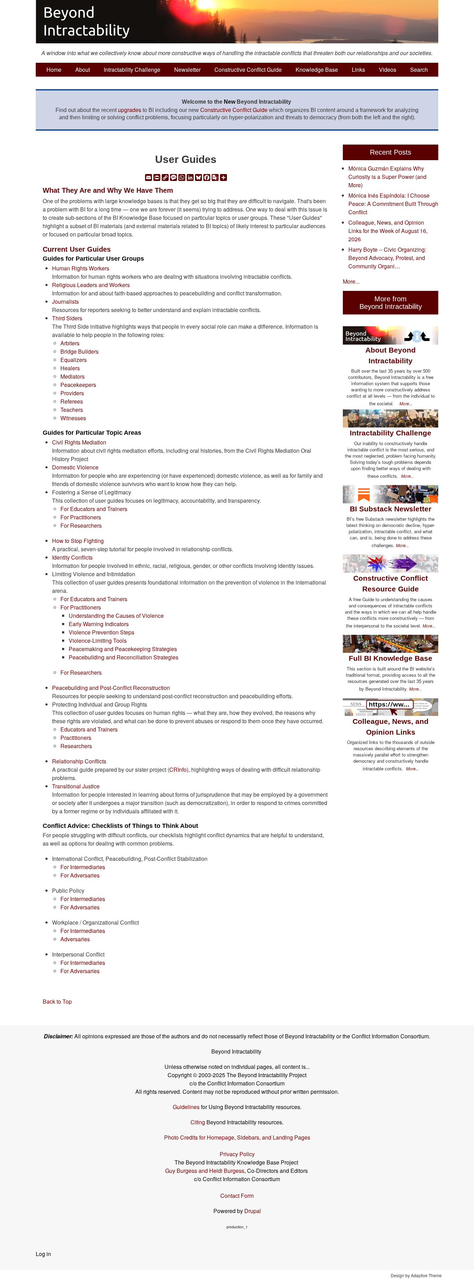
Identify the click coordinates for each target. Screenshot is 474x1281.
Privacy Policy (237, 1154)
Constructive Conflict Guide (248, 69)
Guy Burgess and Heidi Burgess (204, 1171)
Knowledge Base (317, 69)
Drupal (252, 1211)
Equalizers (73, 360)
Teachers (71, 410)
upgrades (129, 110)
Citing (198, 1122)
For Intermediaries (82, 867)
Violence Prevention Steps (101, 632)
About (82, 69)
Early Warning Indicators (99, 624)
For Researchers (81, 525)
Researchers (76, 746)
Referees (71, 401)
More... (351, 281)
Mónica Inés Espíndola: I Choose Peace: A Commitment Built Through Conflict (393, 203)
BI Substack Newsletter (390, 509)
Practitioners (75, 738)
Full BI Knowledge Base (390, 658)
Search (419, 69)
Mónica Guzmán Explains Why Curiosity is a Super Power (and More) (387, 176)
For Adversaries (80, 875)
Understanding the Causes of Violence (116, 616)
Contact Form (237, 1196)
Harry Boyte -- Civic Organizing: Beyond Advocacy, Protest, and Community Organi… (387, 257)
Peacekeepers (78, 385)
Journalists (65, 301)
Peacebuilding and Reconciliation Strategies (123, 657)
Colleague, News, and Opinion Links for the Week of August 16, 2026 (388, 230)
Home (53, 69)
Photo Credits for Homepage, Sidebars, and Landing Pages (237, 1137)
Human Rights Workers (80, 268)
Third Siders (67, 318)
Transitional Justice (76, 786)
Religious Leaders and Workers (91, 285)
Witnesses (73, 418)
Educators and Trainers (89, 729)
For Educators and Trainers (93, 509)
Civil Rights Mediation (79, 442)
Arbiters (69, 343)
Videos (387, 69)
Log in (43, 1254)
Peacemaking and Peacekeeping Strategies (123, 649)
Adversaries (75, 939)
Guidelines (186, 1107)
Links (358, 69)
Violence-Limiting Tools (98, 640)
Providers (72, 393)
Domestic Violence (75, 467)
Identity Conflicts (72, 557)
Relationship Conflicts (79, 761)
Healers (70, 368)
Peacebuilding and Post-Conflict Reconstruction (111, 688)
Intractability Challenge (132, 69)
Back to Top (57, 1001)
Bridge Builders (79, 351)
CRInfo (178, 769)
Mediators (72, 376)
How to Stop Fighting (78, 541)
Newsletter (187, 69)
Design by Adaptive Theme (416, 1275)
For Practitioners (80, 517)
